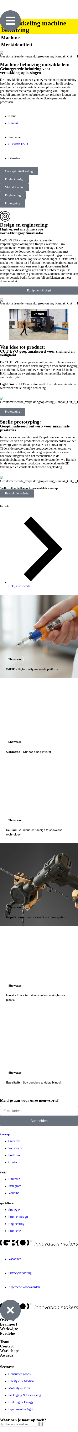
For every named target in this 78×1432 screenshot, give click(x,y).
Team (4, 1341)
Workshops (9, 1350)
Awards (6, 1355)
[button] (15, 659)
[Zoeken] (41, 1424)
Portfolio (7, 1333)
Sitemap (5, 1134)
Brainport (8, 1324)
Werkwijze (9, 1329)
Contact (7, 1346)
